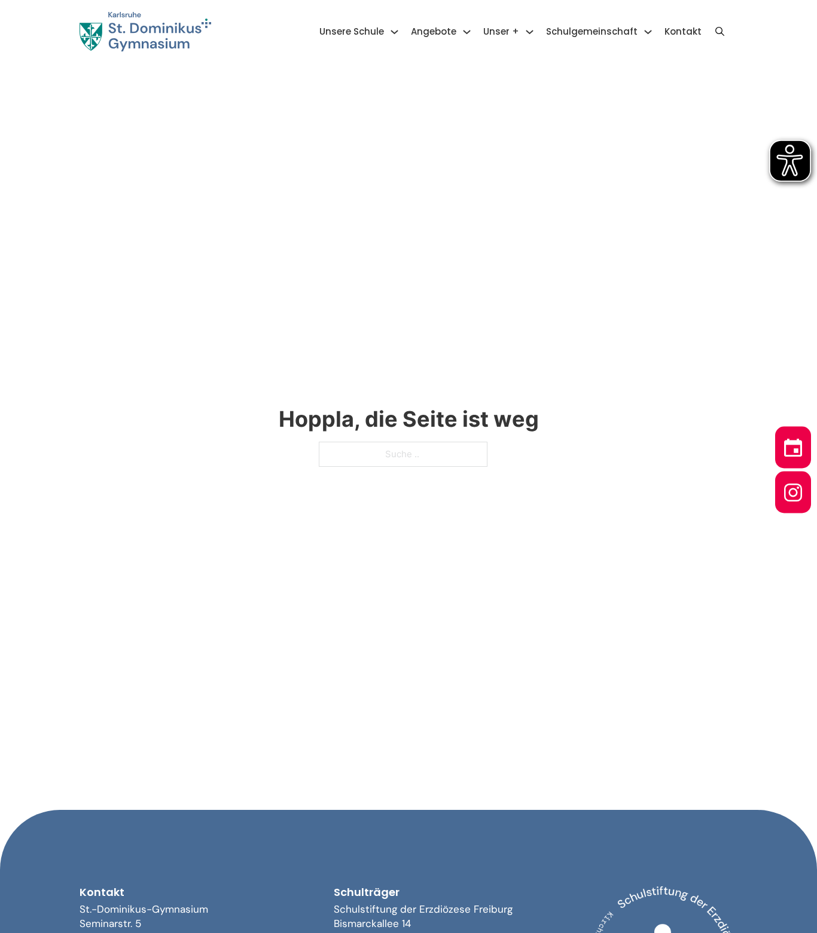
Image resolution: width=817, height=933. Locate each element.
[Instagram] (793, 489)
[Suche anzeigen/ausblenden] (719, 32)
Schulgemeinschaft (592, 31)
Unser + (501, 31)
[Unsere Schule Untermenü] (394, 31)
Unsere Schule (351, 31)
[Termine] (793, 444)
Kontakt (683, 31)
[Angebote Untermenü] (466, 31)
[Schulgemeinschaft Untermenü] (648, 31)
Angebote (433, 31)
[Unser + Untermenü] (529, 31)
